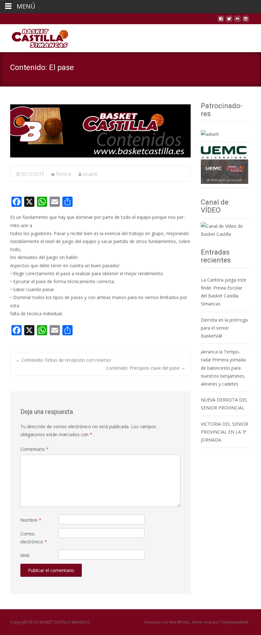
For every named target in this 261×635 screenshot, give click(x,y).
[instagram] (246, 21)
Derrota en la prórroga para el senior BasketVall (224, 328)
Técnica (63, 174)
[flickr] (237, 21)
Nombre (30, 520)
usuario (90, 174)
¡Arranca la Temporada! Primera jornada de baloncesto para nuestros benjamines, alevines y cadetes (223, 368)
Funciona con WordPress (167, 622)
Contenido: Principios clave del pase (145, 368)
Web (25, 555)
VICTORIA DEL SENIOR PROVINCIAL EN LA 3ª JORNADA (224, 432)
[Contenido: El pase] (100, 130)
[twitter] (229, 21)
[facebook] (221, 21)
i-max (207, 622)
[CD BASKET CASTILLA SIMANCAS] (34, 37)
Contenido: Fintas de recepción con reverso (63, 360)
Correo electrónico (33, 538)
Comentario (34, 449)
